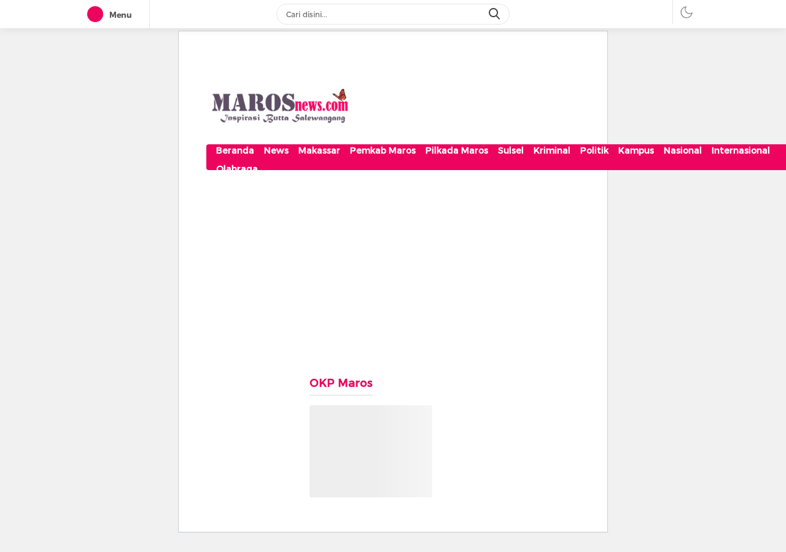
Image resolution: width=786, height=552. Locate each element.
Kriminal (552, 150)
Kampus (636, 150)
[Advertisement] (393, 266)
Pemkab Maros (383, 150)
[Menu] (97, 14)
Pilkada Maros (457, 150)
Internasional (741, 150)
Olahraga (237, 168)
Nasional (683, 150)
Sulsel (511, 150)
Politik (594, 150)
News (276, 150)
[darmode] (686, 12)
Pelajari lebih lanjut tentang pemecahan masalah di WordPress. (363, 481)
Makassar (319, 150)
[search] (495, 14)
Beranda (235, 150)
